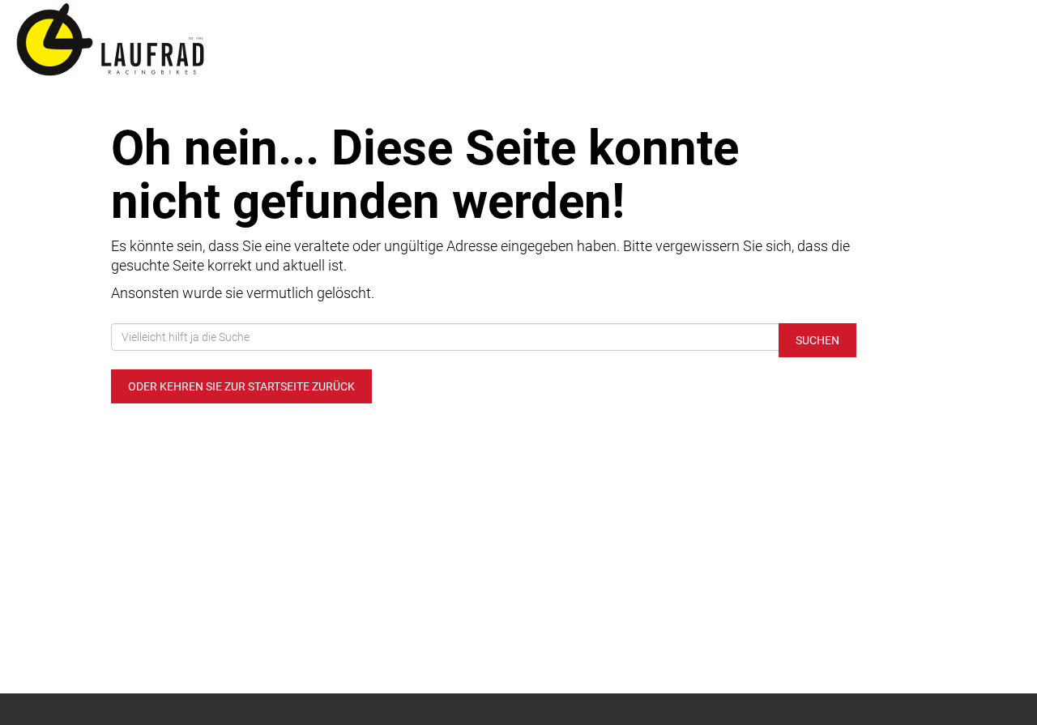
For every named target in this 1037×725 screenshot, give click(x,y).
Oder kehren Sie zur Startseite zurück (241, 386)
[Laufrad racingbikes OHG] (216, 40)
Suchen (817, 340)
